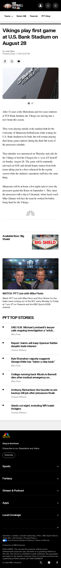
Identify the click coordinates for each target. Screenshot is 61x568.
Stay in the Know (11, 443)
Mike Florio (16, 334)
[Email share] (18, 61)
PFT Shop (45, 16)
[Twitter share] (11, 61)
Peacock (34, 16)
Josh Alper (10, 51)
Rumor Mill (21, 16)
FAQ (39, 536)
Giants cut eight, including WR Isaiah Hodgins (32, 407)
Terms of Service (42, 540)
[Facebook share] (5, 61)
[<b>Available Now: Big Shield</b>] (45, 242)
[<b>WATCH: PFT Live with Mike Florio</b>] (30, 274)
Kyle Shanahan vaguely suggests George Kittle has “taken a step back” (33, 360)
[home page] (13, 5)
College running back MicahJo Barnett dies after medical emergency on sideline (33, 376)
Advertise (6, 536)
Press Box (7, 538)
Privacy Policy (30, 538)
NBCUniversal (19, 545)
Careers (15, 536)
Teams (7, 16)
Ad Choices (18, 538)
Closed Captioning (28, 536)
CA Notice (29, 540)
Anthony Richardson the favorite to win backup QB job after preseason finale (34, 391)
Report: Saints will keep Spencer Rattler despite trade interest (34, 345)
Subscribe (9, 455)
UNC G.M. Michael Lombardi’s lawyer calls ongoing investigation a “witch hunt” (32, 329)
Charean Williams (18, 350)
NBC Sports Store (50, 536)
